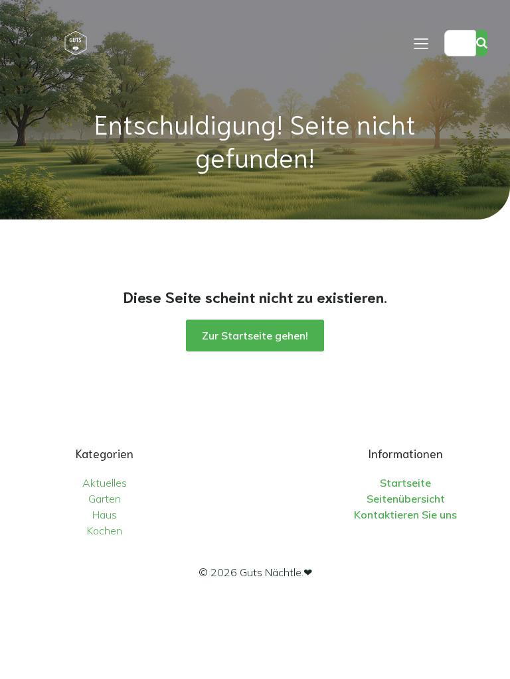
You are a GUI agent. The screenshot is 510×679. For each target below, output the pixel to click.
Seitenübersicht (406, 498)
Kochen (104, 530)
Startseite (405, 482)
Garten (104, 498)
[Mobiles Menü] (421, 43)
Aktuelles (104, 482)
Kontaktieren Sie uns (405, 514)
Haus (104, 514)
